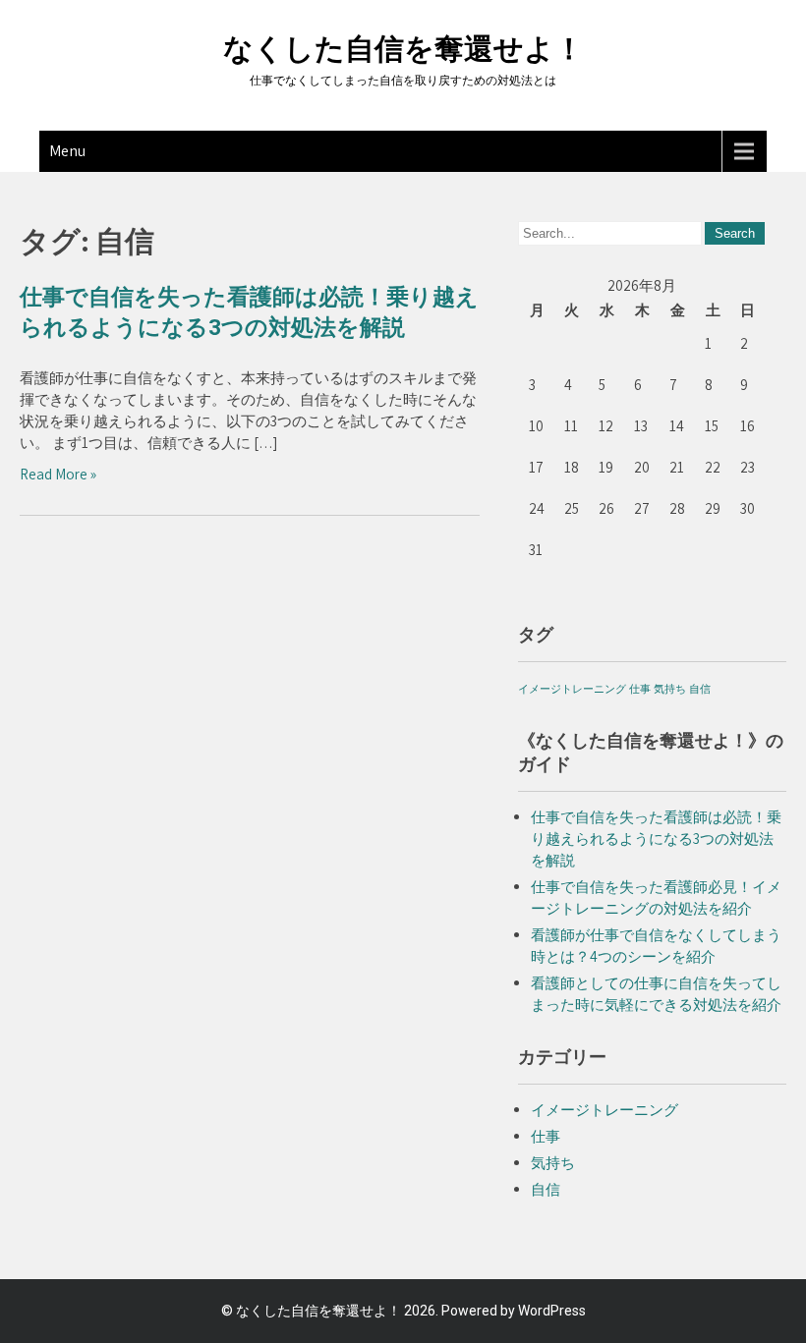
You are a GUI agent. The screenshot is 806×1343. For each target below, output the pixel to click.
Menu (67, 150)
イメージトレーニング (572, 689)
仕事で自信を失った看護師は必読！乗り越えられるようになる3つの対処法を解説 (656, 838)
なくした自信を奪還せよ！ (403, 48)
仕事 (640, 689)
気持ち (670, 689)
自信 (700, 689)
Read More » (58, 474)
